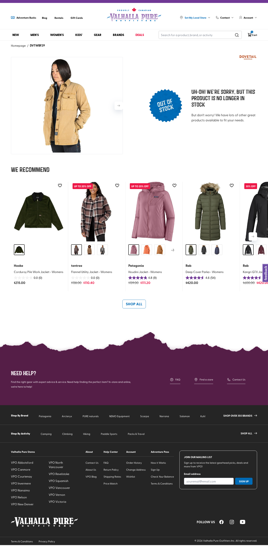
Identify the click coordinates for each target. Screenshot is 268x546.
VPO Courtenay (21, 476)
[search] (237, 35)
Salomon (185, 416)
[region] (221, 522)
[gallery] (67, 106)
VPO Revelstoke (59, 474)
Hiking (86, 434)
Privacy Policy (47, 541)
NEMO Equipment (119, 416)
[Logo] (134, 14)
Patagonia (45, 416)
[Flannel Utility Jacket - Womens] (96, 212)
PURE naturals (91, 416)
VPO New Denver (22, 504)
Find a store (206, 379)
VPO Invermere (21, 483)
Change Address (136, 469)
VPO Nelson (19, 497)
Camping (46, 434)
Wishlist (130, 476)
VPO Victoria (57, 501)
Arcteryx (67, 416)
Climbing (67, 434)
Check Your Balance (162, 476)
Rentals (59, 18)
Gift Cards (77, 18)
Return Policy (111, 469)
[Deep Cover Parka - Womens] (210, 212)
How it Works (158, 462)
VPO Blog (91, 476)
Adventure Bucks (26, 17)
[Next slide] (118, 105)
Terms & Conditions (162, 483)
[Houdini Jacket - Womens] (153, 212)
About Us (91, 469)
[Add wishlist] (60, 185)
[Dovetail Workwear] (248, 57)
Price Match (111, 483)
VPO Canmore (20, 469)
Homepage (18, 45)
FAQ (177, 379)
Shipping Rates (112, 476)
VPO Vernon (57, 495)
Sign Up (155, 469)
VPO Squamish (58, 481)
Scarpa (144, 416)
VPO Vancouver (59, 488)
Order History (134, 462)
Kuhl (202, 416)
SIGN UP (244, 481)
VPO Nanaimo (20, 490)
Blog (44, 18)
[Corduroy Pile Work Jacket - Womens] (39, 212)
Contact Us (238, 379)
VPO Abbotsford (22, 462)
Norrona (164, 416)
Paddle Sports (109, 434)
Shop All (134, 303)
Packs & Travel (136, 434)
